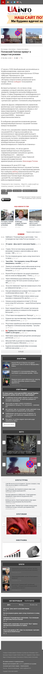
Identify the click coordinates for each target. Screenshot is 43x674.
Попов (3, 190)
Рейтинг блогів (27, 657)
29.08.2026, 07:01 (10, 492)
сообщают (17, 82)
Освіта (18, 655)
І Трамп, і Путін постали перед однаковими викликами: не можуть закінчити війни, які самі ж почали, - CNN (22, 251)
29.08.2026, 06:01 (10, 503)
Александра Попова (30, 161)
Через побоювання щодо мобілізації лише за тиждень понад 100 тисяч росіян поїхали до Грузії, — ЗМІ (23, 281)
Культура (5, 655)
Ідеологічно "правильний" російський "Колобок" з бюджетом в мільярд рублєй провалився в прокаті (24, 586)
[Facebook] (11, 2)
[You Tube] (17, 2)
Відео (4, 657)
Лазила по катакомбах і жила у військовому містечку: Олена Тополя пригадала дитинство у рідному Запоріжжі (23, 268)
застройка (4, 193)
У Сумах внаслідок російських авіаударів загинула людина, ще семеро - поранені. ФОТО (21, 452)
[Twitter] (14, 2)
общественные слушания (30, 190)
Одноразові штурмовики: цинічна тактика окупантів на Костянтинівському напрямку (25, 569)
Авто (23, 655)
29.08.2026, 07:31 (10, 487)
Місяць (21, 604)
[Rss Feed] (8, 2)
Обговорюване (15, 601)
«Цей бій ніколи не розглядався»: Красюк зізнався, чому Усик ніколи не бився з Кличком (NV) (23, 484)
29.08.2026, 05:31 (10, 509)
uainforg (15, 172)
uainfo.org (21, 663)
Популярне (29, 601)
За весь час (33, 604)
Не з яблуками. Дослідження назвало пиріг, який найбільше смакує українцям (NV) (20, 490)
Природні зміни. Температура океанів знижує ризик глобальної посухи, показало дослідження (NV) (21, 506)
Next (41, 36)
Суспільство (25, 652)
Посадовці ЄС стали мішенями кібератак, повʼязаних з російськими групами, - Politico (25, 372)
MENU (3, 2)
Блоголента (20, 657)
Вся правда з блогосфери (8, 49)
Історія (14, 655)
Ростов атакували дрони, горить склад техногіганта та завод (21, 613)
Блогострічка (21, 480)
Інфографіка (21, 540)
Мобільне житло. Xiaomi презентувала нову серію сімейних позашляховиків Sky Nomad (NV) (21, 501)
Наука (10, 655)
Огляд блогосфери (11, 657)
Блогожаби (21, 514)
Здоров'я (29, 655)
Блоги (21, 564)
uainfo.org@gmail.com (25, 668)
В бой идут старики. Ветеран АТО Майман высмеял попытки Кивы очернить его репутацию (21, 226)
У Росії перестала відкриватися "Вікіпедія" (20, 315)
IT (25, 655)
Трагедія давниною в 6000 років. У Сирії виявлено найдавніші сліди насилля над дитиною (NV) (21, 495)
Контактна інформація (13, 668)
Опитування (21, 389)
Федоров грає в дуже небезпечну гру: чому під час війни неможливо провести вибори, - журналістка (26, 381)
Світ (37, 652)
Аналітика (21, 359)
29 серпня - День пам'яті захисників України (21, 244)
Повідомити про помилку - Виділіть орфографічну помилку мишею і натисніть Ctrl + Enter (19, 185)
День (8, 604)
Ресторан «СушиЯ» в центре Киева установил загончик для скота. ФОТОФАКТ (7, 225)
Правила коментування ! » (33, 232)
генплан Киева (17, 190)
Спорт (34, 655)
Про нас (5, 668)
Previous (2, 36)
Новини (21, 234)
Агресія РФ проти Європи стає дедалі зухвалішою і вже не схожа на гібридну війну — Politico (26, 364)
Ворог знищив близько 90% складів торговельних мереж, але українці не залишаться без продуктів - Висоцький (22, 310)
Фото (21, 432)
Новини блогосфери (22, 49)
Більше (21, 351)
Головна (5, 652)
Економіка (31, 652)
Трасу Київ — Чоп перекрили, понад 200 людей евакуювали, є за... (11, 41)
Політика (19, 652)
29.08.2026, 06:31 (10, 498)
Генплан (9, 190)
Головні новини (12, 652)
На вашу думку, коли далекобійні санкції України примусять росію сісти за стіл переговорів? (20, 394)
